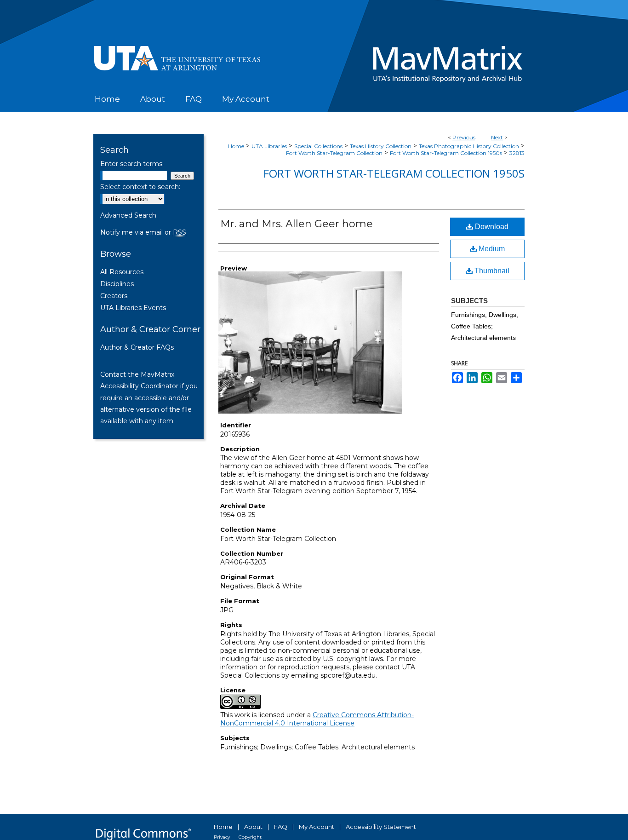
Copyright (250, 837)
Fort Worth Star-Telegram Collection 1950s (446, 153)
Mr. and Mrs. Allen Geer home (296, 224)
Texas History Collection (380, 146)
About (253, 826)
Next (497, 137)
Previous (463, 137)
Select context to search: (140, 187)
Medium (491, 249)
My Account (316, 826)
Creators (113, 296)
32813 (517, 153)
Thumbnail (491, 271)
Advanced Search (128, 215)
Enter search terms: (132, 164)
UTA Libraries (269, 146)
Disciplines (117, 284)
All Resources (121, 272)
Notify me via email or (143, 232)
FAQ (280, 826)
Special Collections (318, 146)
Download (490, 226)
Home (236, 146)
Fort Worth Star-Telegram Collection (334, 153)
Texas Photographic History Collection (469, 146)
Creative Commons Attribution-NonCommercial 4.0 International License (317, 719)
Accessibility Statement (381, 826)
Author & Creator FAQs (137, 347)
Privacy (222, 837)
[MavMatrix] (314, 46)
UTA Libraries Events (133, 308)
